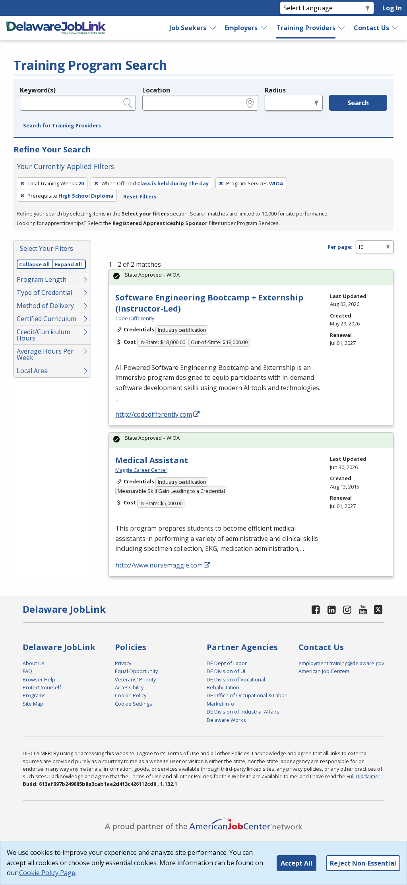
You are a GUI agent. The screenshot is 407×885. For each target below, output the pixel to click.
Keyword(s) (38, 90)
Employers (241, 27)
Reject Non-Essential (363, 863)
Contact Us (371, 27)
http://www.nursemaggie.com (159, 565)
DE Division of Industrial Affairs (243, 711)
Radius (275, 90)
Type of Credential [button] (44, 292)
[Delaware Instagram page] (347, 609)
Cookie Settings (133, 703)
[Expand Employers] (264, 28)
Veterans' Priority (135, 679)
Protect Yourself (42, 687)
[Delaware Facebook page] (316, 609)
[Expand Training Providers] (341, 28)
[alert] (251, 277)
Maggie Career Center (141, 469)
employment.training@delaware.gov (341, 663)
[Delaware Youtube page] (363, 609)
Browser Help (39, 679)
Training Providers (305, 27)
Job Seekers (187, 27)
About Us (34, 663)
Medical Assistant (151, 460)
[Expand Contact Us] (395, 28)
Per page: (340, 246)
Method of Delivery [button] (45, 305)
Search (358, 102)
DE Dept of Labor (227, 663)
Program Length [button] (41, 279)
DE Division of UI (226, 671)
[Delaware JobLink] (56, 28)
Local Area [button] (32, 370)
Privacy (123, 663)
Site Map (33, 703)
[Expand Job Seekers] (213, 28)
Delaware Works (226, 719)
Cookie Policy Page (47, 872)
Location (156, 90)
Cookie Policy (130, 695)
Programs (34, 695)
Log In (392, 8)
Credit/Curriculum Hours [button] (43, 334)
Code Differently (134, 318)
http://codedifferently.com (153, 414)
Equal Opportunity (136, 671)
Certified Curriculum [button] (46, 318)
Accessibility (129, 687)
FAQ (27, 671)
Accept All (296, 863)
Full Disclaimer (363, 776)
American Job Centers (324, 671)
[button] (62, 126)
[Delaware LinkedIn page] (331, 609)
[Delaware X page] (378, 609)
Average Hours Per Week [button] (45, 354)
